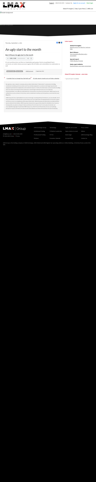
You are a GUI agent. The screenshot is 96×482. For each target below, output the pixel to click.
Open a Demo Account (71, 131)
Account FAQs (69, 138)
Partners (36, 138)
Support (51, 3)
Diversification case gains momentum (80, 66)
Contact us (84, 138)
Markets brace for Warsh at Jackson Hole (80, 48)
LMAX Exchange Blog (86, 135)
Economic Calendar (55, 138)
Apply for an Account (71, 127)
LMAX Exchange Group (40, 127)
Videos (83, 131)
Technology (53, 127)
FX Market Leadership (56, 131)
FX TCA (51, 135)
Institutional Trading (39, 131)
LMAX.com (90, 9)
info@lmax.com (7, 134)
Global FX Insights (68, 9)
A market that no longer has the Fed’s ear (19, 78)
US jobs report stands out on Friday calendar (46, 78)
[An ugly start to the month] (57, 43)
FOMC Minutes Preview (76, 61)
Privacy (18, 136)
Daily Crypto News (80, 9)
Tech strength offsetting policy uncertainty (78, 55)
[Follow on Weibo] (12, 139)
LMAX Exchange (29, 71)
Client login (89, 3)
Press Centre (84, 127)
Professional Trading (39, 135)
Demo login (68, 135)
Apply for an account (79, 3)
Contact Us (69, 3)
